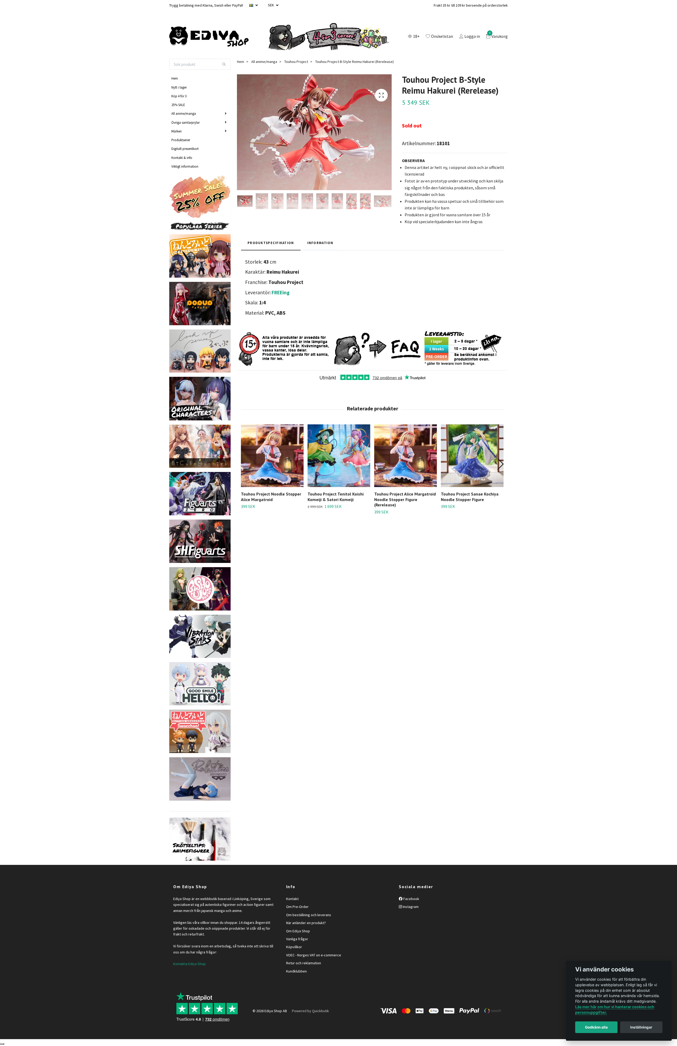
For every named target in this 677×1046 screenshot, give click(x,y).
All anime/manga (183, 113)
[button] (500, 464)
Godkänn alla (596, 1027)
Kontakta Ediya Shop (189, 963)
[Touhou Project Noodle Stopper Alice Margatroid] (272, 455)
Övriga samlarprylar (185, 122)
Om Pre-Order (297, 906)
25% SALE (178, 105)
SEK (271, 5)
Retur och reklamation (303, 963)
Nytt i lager (179, 87)
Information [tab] (320, 243)
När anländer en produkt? (306, 922)
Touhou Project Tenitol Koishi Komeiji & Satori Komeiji (336, 496)
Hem (174, 78)
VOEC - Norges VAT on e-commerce (313, 955)
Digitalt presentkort (185, 148)
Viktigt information (184, 166)
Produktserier (180, 140)
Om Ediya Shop (298, 931)
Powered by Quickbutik (310, 1010)
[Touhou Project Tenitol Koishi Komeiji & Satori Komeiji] (339, 455)
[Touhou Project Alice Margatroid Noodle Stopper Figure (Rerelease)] (405, 455)
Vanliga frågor (297, 939)
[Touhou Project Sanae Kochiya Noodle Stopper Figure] (472, 455)
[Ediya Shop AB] (209, 36)
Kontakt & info (181, 157)
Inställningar (641, 1027)
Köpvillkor (294, 946)
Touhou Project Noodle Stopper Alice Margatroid (271, 496)
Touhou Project (296, 61)
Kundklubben (296, 971)
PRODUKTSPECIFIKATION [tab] (271, 243)
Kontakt (292, 898)
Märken (176, 131)
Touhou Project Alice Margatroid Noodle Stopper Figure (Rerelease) (405, 499)
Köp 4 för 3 (179, 96)
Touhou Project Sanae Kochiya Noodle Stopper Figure (469, 496)
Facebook (410, 898)
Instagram (410, 906)
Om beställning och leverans (308, 914)
